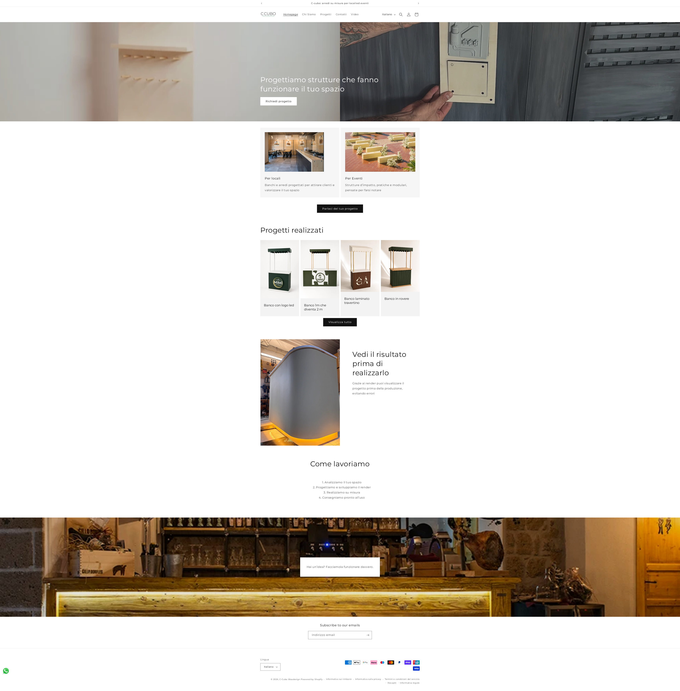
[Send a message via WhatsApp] (6, 671)
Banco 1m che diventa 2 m (315, 307)
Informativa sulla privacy (368, 679)
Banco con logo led (279, 305)
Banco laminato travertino (356, 301)
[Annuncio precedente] (261, 3)
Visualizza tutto (340, 322)
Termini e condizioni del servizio (402, 679)
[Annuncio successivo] (418, 3)
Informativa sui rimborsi (339, 679)
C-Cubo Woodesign (289, 679)
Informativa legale (410, 683)
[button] (401, 14)
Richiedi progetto (278, 101)
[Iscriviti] (368, 635)
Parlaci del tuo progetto (340, 208)
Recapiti (392, 683)
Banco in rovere (396, 299)
